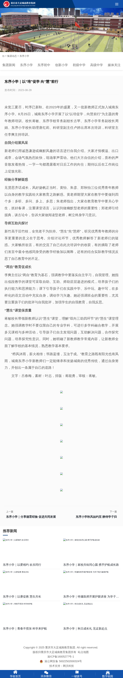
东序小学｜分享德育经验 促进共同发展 (31, 516)
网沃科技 (68, 665)
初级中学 (79, 65)
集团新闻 (8, 65)
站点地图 (83, 652)
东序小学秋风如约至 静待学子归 (96, 516)
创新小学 (61, 65)
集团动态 (12, 55)
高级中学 (96, 65)
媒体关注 (114, 65)
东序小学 (26, 65)
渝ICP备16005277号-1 (60, 656)
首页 (3, 56)
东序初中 (43, 65)
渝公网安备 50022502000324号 (62, 661)
